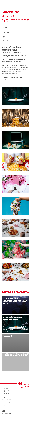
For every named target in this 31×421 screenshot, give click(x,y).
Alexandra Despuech (8, 59)
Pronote (3, 411)
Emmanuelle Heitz (7, 61)
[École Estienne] (22, 2)
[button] (3, 3)
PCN (2, 408)
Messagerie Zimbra (6, 413)
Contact (3, 407)
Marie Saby (17, 61)
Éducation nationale (6, 399)
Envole (3, 410)
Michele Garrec (21, 59)
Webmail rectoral (6, 402)
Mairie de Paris (5, 404)
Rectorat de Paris (6, 401)
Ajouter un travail (9, 20)
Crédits (3, 405)
